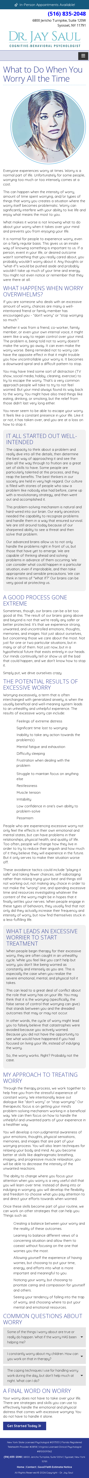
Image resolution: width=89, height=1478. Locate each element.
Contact (31, 1467)
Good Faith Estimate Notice (55, 1467)
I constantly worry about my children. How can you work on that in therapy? (42, 1356)
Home (20, 1467)
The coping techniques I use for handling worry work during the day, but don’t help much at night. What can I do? (42, 1375)
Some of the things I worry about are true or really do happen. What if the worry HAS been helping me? (42, 1337)
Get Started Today (22, 1426)
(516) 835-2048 (67, 13)
